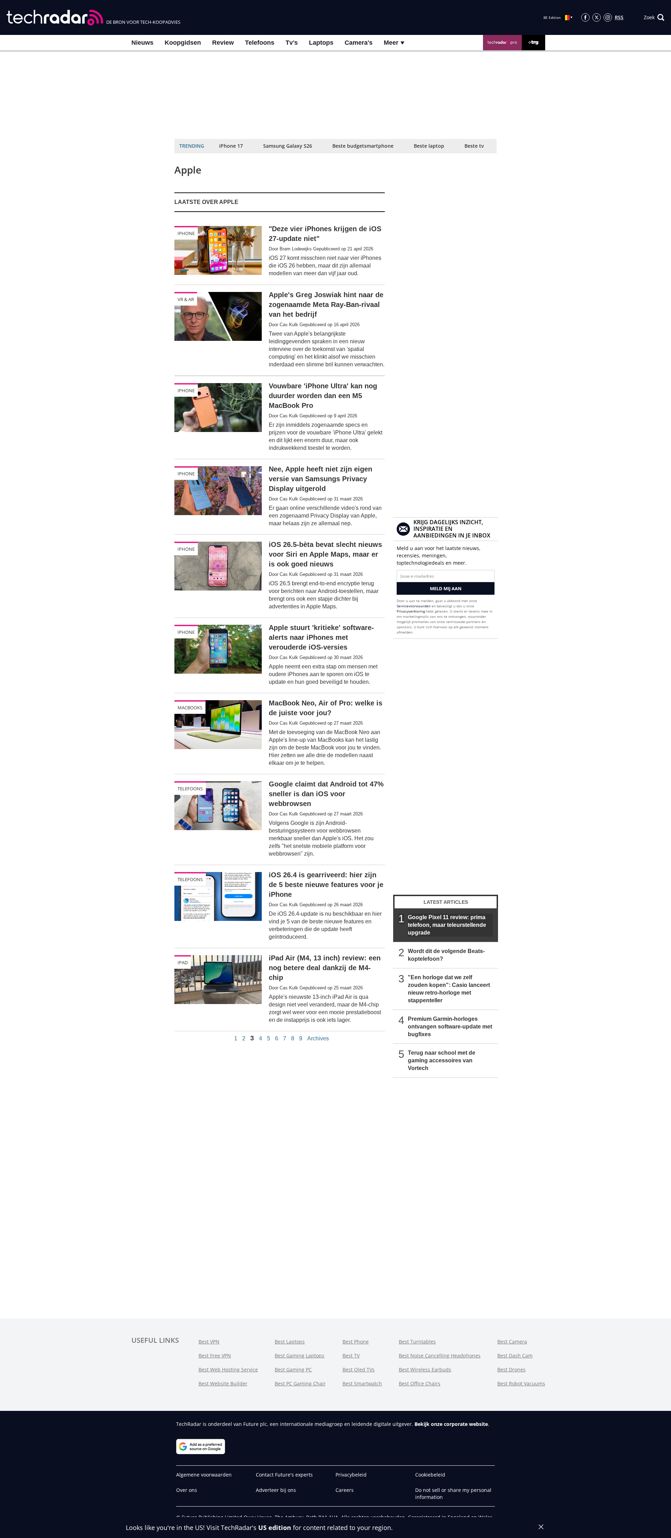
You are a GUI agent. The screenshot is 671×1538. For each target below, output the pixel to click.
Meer (392, 42)
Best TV (351, 1355)
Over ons (186, 1490)
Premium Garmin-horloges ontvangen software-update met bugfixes (450, 1026)
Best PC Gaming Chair (300, 1383)
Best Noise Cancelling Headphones (440, 1355)
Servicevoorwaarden (414, 605)
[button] (654, 17)
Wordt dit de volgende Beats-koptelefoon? (446, 955)
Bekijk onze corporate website (451, 1424)
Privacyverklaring (411, 611)
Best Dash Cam (515, 1355)
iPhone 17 (231, 145)
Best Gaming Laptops (299, 1355)
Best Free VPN (215, 1355)
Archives (318, 1038)
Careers (345, 1490)
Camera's (359, 42)
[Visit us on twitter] (596, 17)
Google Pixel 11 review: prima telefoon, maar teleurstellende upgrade (447, 925)
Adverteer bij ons (276, 1490)
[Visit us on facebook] (585, 17)
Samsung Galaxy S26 (287, 145)
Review (223, 42)
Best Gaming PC (293, 1369)
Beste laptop (429, 145)
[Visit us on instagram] (608, 17)
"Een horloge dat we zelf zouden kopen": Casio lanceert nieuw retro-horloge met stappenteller (449, 988)
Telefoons (259, 42)
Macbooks (190, 707)
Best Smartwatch (362, 1383)
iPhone (186, 233)
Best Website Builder (223, 1383)
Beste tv (474, 145)
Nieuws (142, 42)
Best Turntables (417, 1341)
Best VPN (209, 1341)
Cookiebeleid (430, 1474)
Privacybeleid (351, 1474)
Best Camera (512, 1341)
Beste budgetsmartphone (363, 145)
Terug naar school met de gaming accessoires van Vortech (441, 1060)
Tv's (292, 42)
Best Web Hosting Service (228, 1369)
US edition (274, 1527)
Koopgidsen (183, 42)
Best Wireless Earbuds (425, 1369)
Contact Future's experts (284, 1474)
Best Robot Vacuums (521, 1383)
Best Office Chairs (419, 1383)
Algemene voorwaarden (204, 1474)
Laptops (321, 42)
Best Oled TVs (358, 1369)
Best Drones (511, 1369)
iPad (183, 962)
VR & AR (186, 299)
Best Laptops (290, 1341)
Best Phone (355, 1341)
